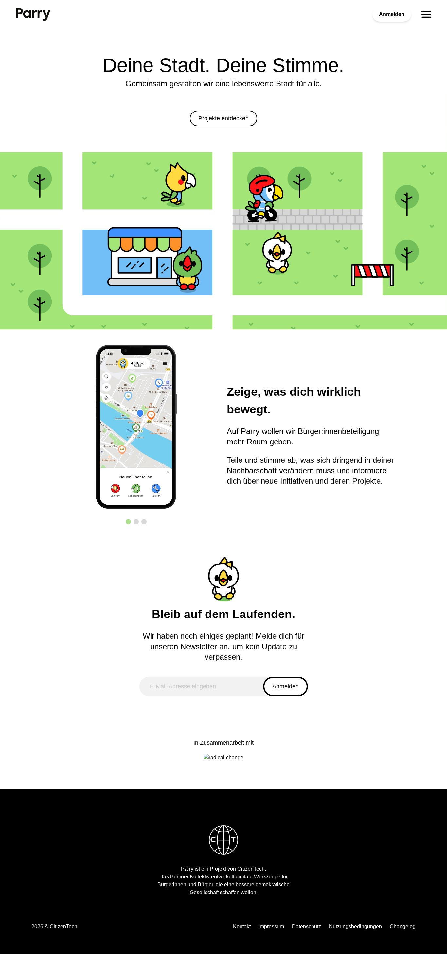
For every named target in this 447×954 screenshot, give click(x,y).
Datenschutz (306, 926)
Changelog (403, 926)
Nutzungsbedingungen (355, 926)
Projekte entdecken (223, 118)
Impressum (271, 926)
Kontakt (242, 926)
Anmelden (391, 14)
